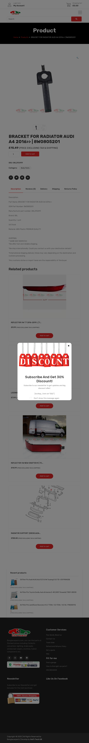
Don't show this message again (46, 398)
